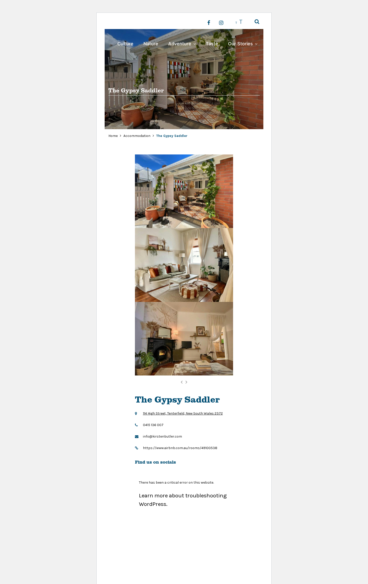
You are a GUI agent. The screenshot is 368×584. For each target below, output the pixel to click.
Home (113, 136)
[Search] (257, 22)
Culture (125, 43)
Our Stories (240, 43)
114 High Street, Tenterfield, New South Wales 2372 (183, 413)
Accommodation (137, 136)
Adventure (179, 43)
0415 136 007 (153, 425)
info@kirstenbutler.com (162, 436)
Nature (150, 43)
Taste (212, 43)
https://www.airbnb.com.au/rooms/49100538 (180, 448)
